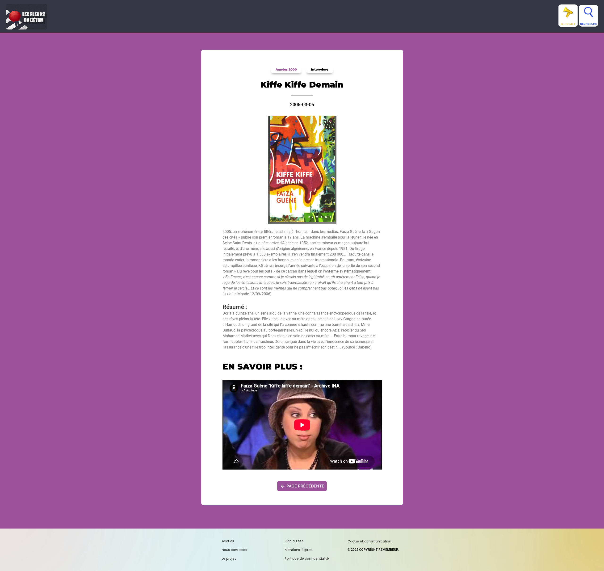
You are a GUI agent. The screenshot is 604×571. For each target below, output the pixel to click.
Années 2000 (286, 69)
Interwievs (319, 69)
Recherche (588, 23)
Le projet (568, 24)
